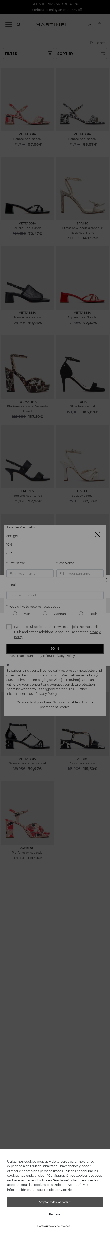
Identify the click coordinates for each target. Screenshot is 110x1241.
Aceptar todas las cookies (55, 1202)
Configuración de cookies (53, 1226)
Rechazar (55, 1214)
